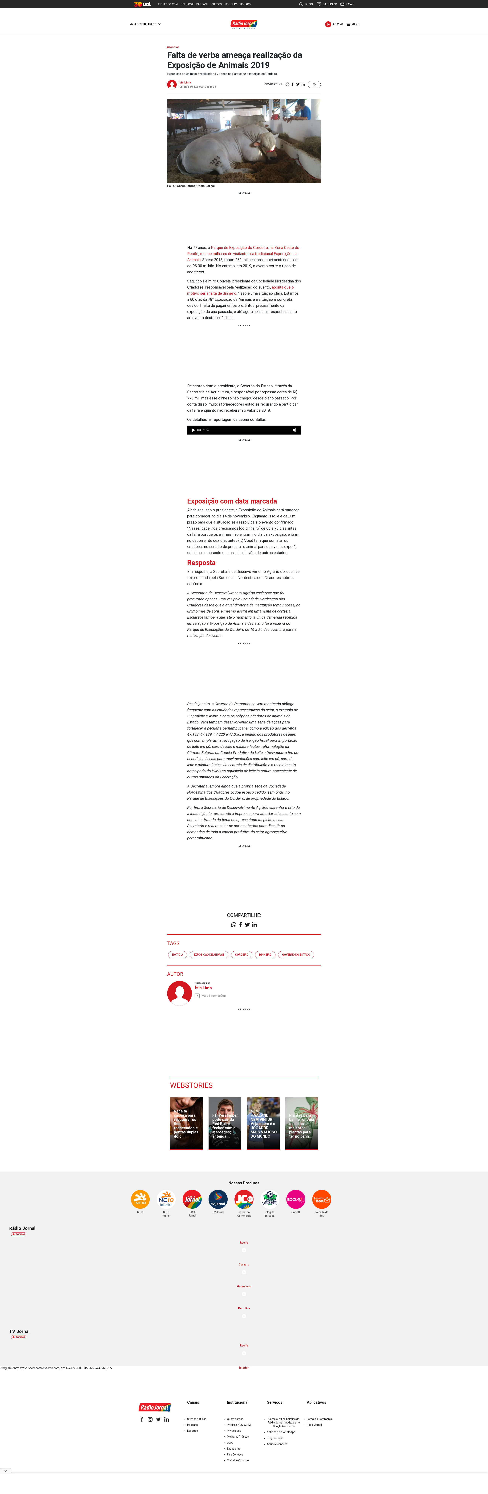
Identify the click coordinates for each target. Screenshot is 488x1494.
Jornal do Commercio (320, 1418)
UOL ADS (245, 4)
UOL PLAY (231, 4)
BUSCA (309, 4)
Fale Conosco (235, 1454)
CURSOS (216, 4)
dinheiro (265, 954)
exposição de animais (209, 954)
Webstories (191, 1085)
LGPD (230, 1442)
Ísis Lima (185, 82)
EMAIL (350, 4)
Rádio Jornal (314, 1424)
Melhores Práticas (238, 1436)
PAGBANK (202, 4)
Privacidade (234, 1430)
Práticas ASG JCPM (239, 1424)
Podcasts (192, 1424)
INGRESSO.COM (168, 4)
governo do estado (296, 954)
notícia (177, 954)
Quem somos (235, 1418)
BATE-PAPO (330, 4)
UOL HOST (187, 4)
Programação (275, 1438)
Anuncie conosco (277, 1444)
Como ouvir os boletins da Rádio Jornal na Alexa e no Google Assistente (284, 1422)
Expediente (234, 1448)
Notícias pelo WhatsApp (281, 1432)
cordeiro (241, 954)
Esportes (192, 1430)
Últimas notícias (196, 1418)
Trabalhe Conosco (238, 1460)
